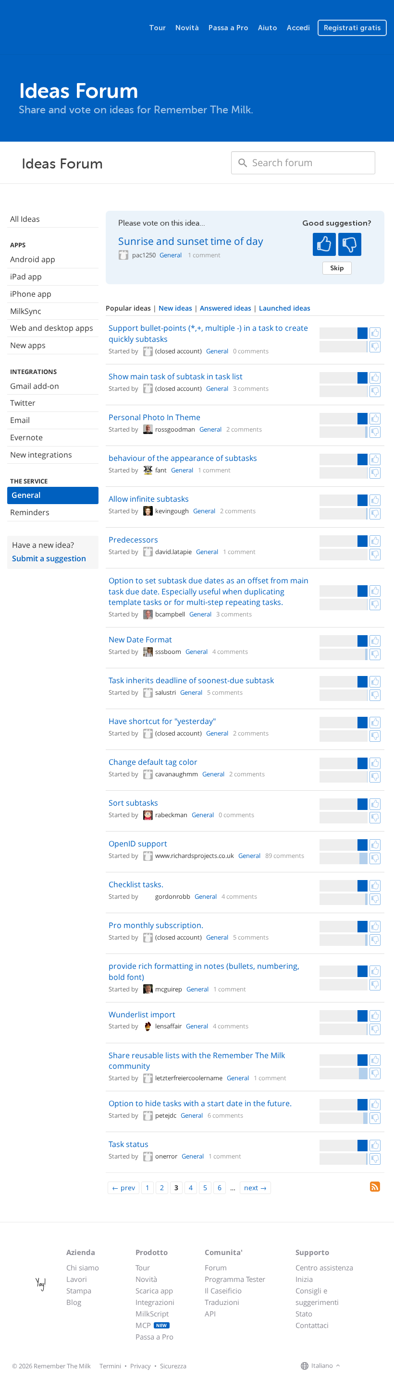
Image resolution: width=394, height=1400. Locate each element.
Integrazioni (154, 1302)
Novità (187, 28)
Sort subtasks (133, 802)
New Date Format (140, 639)
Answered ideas (226, 308)
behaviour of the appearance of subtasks (183, 458)
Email (20, 420)
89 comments (284, 855)
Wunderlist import (142, 1014)
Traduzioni (222, 1302)
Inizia (304, 1279)
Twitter (23, 403)
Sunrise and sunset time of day (190, 241)
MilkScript (152, 1313)
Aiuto (267, 28)
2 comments (244, 429)
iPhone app (30, 294)
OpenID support (138, 843)
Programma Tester (235, 1279)
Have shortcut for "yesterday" (162, 721)
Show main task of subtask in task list (176, 376)
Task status (128, 1144)
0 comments (251, 351)
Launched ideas (284, 308)
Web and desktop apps (51, 328)
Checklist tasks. (136, 884)
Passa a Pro (228, 28)
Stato (304, 1313)
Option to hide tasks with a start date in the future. (200, 1103)
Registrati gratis (352, 28)
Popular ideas (129, 308)
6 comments (225, 1115)
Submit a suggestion (49, 558)
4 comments (230, 651)
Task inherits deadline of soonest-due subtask (191, 680)
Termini (110, 1366)
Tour (157, 28)
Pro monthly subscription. (156, 925)
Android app (32, 259)
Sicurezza (173, 1366)
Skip (337, 268)
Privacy (140, 1366)
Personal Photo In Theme (154, 417)
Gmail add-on (34, 386)
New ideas (176, 308)
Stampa (78, 1290)
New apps (28, 345)
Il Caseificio (223, 1290)
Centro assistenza (324, 1267)
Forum (216, 1267)
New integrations (41, 454)
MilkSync (25, 311)
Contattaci (312, 1325)
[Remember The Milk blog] (382, 1366)
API (210, 1313)
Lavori (76, 1279)
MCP (151, 1325)
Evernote (26, 437)
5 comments (225, 692)
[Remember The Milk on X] (370, 1366)
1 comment (204, 255)
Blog (73, 1302)
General (26, 495)
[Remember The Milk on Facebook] (356, 1366)
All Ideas (25, 219)
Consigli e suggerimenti (317, 1296)
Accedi (298, 28)
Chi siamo (82, 1267)
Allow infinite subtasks (149, 499)
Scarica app (154, 1290)
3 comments (251, 388)
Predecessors (133, 539)
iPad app (26, 276)
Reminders (29, 512)
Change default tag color (153, 762)
